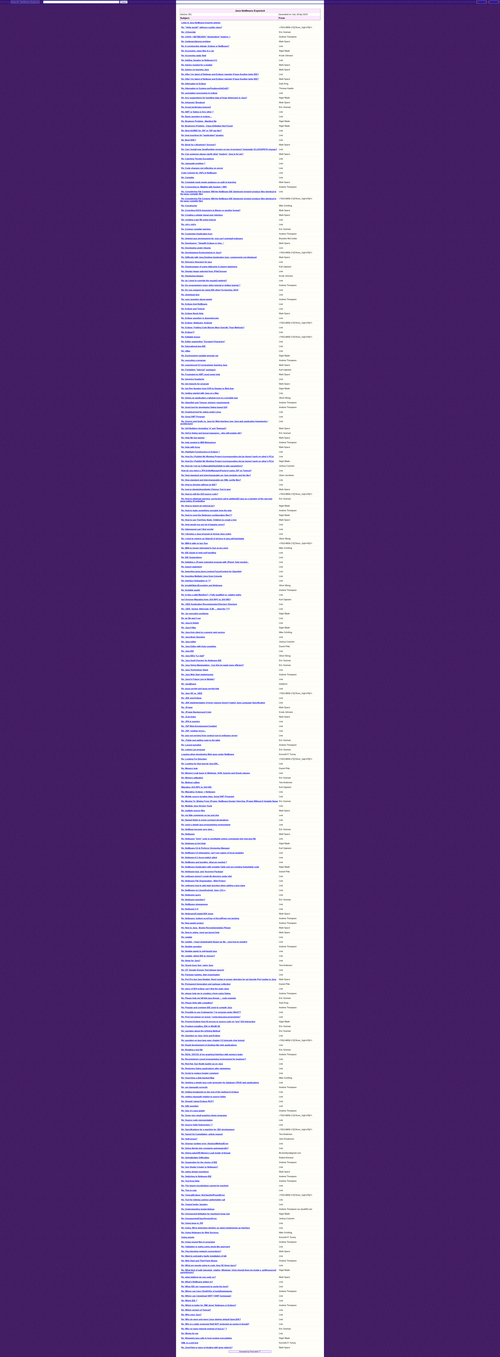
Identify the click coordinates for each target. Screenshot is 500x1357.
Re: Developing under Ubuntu (196, 248)
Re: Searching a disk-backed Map (197, 1078)
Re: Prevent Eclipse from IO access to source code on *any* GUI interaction (218, 1022)
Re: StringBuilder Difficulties (195, 1158)
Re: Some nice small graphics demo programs (204, 1115)
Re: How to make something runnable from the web (206, 510)
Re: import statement (191, 567)
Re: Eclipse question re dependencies (200, 318)
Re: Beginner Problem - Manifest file (199, 121)
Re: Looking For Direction (194, 759)
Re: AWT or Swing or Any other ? (197, 112)
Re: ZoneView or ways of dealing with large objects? (207, 1347)
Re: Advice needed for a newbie (196, 65)
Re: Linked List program (193, 750)
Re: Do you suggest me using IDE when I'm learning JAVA (209, 290)
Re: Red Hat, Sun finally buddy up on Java (202, 1064)
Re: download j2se (190, 295)
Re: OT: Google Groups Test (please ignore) (202, 970)
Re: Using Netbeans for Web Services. (200, 1233)
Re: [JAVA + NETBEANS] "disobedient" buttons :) (205, 37)
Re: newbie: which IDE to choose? (198, 956)
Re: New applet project (192, 923)
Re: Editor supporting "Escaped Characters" (203, 342)
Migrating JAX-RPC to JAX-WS (196, 787)
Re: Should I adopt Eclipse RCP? (197, 1101)
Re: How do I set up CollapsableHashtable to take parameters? (212, 466)
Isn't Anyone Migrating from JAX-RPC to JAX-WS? (206, 599)
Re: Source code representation (197, 1120)
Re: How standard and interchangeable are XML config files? (211, 480)
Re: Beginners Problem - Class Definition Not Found (207, 126)
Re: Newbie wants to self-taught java (199, 951)
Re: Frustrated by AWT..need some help (200, 374)
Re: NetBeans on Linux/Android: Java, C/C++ (203, 890)
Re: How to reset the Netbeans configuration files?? (206, 515)
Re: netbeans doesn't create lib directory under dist (206, 876)
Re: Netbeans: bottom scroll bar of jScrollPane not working (210, 918)
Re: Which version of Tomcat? (196, 1310)
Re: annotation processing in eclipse (199, 93)
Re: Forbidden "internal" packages (198, 370)
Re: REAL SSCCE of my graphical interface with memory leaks (212, 1054)
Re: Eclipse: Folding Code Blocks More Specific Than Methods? (212, 327)
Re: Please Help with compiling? (197, 1003)
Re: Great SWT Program (193, 417)
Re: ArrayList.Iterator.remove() (196, 107)
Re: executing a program (193, 360)
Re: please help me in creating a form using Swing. (206, 993)
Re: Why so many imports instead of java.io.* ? (204, 1329)
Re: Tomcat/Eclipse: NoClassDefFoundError (203, 1195)
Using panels (187, 1237)
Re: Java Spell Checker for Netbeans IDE (201, 660)
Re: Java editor (188, 642)
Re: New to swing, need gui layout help (200, 932)
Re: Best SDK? (188, 140)
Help (481, 2)
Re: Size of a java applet (193, 1111)
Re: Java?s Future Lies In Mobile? (198, 679)
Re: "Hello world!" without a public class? (201, 27)
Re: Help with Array (190, 447)
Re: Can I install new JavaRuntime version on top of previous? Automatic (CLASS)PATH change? (229, 149)
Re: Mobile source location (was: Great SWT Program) (207, 796)
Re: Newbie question (191, 946)
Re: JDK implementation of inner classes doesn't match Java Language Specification (223, 703)
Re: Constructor (189, 206)
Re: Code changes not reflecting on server (202, 168)
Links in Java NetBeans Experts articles (200, 23)
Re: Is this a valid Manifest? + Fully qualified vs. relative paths (211, 595)
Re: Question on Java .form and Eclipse (200, 1036)
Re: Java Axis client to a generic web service (203, 632)
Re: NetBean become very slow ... (197, 829)
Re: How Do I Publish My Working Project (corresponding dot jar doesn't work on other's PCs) (227, 456)
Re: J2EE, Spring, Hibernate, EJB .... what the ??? (205, 609)
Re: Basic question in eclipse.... (196, 116)
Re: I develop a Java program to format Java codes (206, 534)
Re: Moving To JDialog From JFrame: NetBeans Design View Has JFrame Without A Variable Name (229, 801)
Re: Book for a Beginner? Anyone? (198, 145)
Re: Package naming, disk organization (200, 975)
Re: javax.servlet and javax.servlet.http (200, 689)
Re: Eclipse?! (187, 332)
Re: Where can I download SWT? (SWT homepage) (206, 1296)
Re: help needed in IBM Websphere (198, 442)
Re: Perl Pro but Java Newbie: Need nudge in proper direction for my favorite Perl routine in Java (228, 979)
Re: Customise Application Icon (196, 234)
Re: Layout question (191, 745)
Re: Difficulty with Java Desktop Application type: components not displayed (219, 257)
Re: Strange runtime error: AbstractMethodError (204, 1143)
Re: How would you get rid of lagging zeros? (203, 524)
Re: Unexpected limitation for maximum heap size (205, 1214)
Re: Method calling (190, 782)
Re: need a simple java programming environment (205, 825)
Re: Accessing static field (193, 55)
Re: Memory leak (189, 768)
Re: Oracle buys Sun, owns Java (197, 965)
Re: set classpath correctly (194, 1087)
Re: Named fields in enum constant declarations (205, 820)
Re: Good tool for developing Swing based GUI (204, 407)
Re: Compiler (187, 177)
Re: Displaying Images (192, 276)
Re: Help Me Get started (192, 438)
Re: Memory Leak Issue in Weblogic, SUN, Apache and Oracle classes (215, 773)
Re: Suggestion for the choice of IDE (199, 1162)
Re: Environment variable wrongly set (199, 356)
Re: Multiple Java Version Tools (196, 806)
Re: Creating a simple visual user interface (202, 215)
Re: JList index (188, 717)
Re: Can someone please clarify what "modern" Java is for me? (212, 154)
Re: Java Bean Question (193, 637)
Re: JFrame (187, 707)
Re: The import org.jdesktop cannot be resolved (204, 1186)
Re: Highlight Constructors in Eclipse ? (200, 452)
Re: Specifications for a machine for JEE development (207, 1129)
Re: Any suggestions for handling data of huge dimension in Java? (214, 98)
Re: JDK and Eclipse (191, 698)
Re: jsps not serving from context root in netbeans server (209, 735)
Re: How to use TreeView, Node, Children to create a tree (209, 520)
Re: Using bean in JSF (192, 1223)
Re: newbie (186, 937)
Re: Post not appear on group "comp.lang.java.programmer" (211, 1017)
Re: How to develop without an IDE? (199, 485)
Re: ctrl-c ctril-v (188, 224)
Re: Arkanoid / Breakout (193, 102)
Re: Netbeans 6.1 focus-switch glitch (199, 857)
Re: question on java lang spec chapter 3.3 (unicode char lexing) (213, 1040)
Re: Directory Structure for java (196, 262)
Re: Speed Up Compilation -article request (202, 1134)
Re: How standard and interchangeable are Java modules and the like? (216, 475)
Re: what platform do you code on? (198, 1277)
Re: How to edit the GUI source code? (199, 494)
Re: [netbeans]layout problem (196, 41)
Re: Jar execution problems (194, 613)
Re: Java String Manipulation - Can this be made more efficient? (212, 665)
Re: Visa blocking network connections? (201, 1251)
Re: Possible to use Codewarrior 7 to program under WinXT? (211, 1012)
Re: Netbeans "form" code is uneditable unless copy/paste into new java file (218, 839)
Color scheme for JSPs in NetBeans (199, 173)
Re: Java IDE (187, 651)
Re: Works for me (189, 1333)
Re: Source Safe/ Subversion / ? (197, 1125)
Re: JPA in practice (190, 721)
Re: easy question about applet (196, 299)
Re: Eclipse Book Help (192, 313)
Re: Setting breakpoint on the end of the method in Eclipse (210, 1092)
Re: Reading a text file (192, 1050)
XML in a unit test (189, 1343)
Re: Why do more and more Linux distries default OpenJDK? (211, 1319)
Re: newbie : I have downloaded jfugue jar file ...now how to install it (214, 942)
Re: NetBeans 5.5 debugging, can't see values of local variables (212, 853)
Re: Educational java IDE (193, 346)
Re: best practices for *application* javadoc (202, 135)
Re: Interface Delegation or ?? (196, 581)
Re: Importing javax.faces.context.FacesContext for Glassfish (211, 571)
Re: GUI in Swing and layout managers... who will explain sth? (211, 433)
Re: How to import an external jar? (198, 506)
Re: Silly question (190, 1106)
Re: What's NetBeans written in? (197, 1282)
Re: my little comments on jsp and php (200, 815)
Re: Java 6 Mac (188, 628)
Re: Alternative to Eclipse (193, 84)
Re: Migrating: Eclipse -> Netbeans (198, 792)
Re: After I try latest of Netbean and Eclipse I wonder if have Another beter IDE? (220, 74)
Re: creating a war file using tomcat (198, 220)
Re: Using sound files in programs (198, 1242)
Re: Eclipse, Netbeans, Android (196, 323)
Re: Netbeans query (191, 895)
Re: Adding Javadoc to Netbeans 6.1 (199, 60)
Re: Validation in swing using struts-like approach (205, 1247)
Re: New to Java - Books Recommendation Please (206, 928)
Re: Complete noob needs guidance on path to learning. (208, 182)
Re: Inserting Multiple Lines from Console (201, 576)
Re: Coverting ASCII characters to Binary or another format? (210, 210)
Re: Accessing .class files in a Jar (197, 51)
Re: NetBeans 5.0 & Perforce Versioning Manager (205, 848)
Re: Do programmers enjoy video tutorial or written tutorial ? (210, 285)
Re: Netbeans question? (193, 900)
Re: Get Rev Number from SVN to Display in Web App (207, 388)
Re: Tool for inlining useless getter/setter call (203, 1200)
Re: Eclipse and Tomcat (193, 309)
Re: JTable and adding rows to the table (200, 740)
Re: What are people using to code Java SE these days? (208, 1265)
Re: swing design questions (195, 1172)
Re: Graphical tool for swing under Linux (201, 412)
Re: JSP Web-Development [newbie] (199, 726)
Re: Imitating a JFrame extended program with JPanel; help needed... (215, 562)
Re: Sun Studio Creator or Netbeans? (199, 1167)
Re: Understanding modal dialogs (197, 1209)
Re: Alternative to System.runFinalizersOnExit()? (205, 88)
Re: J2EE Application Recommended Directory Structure (209, 604)
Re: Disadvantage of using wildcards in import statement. (209, 267)
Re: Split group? (189, 1139)
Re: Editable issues (190, 337)
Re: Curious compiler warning (196, 229)
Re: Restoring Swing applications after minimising (205, 1068)
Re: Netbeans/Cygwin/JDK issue (197, 914)
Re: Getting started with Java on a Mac (200, 393)
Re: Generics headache (192, 379)
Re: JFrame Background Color (196, 712)
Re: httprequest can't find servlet (197, 529)
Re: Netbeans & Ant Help (193, 843)
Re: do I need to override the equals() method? (204, 281)
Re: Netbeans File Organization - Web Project (203, 881)
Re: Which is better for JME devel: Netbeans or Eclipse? (208, 1305)
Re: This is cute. (189, 1190)
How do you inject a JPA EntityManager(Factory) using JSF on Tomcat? (216, 471)
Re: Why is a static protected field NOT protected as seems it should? (215, 1324)
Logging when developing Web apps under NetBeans (207, 754)
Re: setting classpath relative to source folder (203, 1097)
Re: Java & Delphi (190, 623)
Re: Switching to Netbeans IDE (196, 1176)
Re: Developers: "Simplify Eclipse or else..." (202, 243)
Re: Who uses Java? (191, 1315)
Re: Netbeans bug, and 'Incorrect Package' (202, 872)
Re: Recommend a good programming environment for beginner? (213, 1059)
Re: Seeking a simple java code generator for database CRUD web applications (220, 1083)
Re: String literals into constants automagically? (205, 1148)
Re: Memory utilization (192, 778)
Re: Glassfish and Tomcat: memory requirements (205, 403)
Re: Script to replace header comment (199, 1073)
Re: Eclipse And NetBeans (194, 304)
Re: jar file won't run (191, 618)
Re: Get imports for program (195, 384)
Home (494, 2)
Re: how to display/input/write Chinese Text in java (206, 489)
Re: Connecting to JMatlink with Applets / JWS (204, 187)
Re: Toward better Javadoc (194, 1204)
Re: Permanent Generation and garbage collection (206, 984)
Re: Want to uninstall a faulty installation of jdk (204, 1256)
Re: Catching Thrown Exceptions (197, 159)
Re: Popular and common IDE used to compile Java (206, 1007)
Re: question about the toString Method (200, 1031)
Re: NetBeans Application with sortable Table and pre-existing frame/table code (220, 867)
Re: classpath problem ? (193, 163)
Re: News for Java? (190, 961)
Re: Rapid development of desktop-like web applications (209, 1045)
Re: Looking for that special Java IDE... (200, 764)
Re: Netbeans (188, 834)
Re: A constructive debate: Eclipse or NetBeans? (205, 46)
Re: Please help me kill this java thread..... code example (208, 998)
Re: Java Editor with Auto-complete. (198, 646)
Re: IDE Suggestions (191, 557)
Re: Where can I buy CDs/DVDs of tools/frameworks (206, 1291)
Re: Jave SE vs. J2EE (191, 693)
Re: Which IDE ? (189, 1301)
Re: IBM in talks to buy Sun (194, 543)
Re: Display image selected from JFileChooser (204, 271)
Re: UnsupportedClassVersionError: (199, 1218)
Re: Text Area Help (190, 1181)
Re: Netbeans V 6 (189, 909)
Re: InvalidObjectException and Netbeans (201, 585)
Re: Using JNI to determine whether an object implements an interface (215, 1228)
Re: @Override (188, 32)
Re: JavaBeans (188, 684)
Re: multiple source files (193, 811)
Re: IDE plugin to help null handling (198, 553)
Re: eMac (185, 351)
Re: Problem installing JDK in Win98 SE (200, 1026)
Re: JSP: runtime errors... (193, 731)
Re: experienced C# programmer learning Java (204, 365)
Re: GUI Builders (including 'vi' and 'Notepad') (203, 428)
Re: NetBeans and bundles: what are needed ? (204, 862)
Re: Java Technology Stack (194, 670)
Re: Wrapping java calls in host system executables (206, 1338)
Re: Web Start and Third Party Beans (199, 1261)
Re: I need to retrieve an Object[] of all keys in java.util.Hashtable (212, 539)
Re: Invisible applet (190, 590)
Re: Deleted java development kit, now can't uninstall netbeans (212, 238)
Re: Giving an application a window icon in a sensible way (209, 398)
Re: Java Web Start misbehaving (197, 674)
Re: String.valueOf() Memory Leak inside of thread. (206, 1153)
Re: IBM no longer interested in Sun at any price (204, 548)
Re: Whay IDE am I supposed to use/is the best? (205, 1286)
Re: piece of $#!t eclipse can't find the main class (205, 989)
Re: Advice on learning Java (195, 70)
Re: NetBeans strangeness (194, 904)
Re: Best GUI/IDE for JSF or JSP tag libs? (201, 131)
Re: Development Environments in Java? (201, 253)
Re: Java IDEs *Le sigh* (192, 656)
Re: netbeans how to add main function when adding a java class (213, 885)
